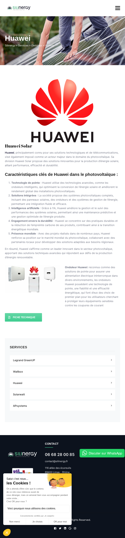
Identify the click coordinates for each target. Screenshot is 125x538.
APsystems (20, 405)
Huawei (9, 152)
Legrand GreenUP (24, 360)
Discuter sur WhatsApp (105, 453)
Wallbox (18, 371)
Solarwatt (19, 394)
